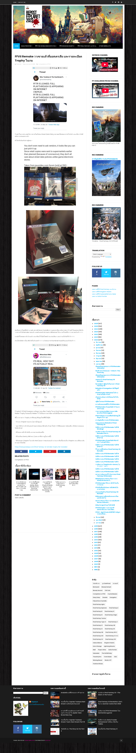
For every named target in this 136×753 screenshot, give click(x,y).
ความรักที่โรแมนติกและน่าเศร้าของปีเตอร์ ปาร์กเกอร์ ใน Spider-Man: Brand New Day (72, 713)
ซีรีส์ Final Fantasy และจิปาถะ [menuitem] (87, 46)
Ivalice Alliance (97, 643)
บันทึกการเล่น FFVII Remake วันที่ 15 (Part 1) (107, 445)
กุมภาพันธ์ (99, 520)
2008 (96, 556)
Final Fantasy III (97, 611)
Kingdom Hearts (109, 643)
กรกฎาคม (99, 356)
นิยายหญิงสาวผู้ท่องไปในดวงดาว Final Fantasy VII (107, 385)
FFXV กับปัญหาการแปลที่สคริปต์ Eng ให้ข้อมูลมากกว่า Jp (107, 416)
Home (14, 2)
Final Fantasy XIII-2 (111, 632)
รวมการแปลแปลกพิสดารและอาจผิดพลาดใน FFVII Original (106, 412)
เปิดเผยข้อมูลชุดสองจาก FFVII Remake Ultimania (107, 367)
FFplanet (34, 702)
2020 (96, 340)
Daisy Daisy (96, 597)
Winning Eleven (97, 660)
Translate (108, 257)
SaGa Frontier (112, 650)
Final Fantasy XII (110, 629)
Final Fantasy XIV (98, 636)
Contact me (21, 2)
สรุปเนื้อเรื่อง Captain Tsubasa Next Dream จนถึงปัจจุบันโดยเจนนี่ (73, 703)
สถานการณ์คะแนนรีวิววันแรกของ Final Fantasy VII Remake (107, 475)
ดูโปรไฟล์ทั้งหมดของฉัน (36, 704)
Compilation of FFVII (44, 64)
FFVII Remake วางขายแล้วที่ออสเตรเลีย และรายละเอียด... (105, 508)
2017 (96, 532)
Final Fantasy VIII (110, 625)
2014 (96, 540)
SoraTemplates (30, 740)
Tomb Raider (108, 657)
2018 (96, 529)
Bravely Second (97, 590)
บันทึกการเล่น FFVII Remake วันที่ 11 (106, 462)
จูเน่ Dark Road (106, 583)
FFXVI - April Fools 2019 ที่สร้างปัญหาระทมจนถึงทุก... (107, 513)
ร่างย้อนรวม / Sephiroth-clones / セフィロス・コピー (107, 465)
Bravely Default (106, 587)
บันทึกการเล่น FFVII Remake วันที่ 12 (107, 459)
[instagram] (118, 2)
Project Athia (102, 650)
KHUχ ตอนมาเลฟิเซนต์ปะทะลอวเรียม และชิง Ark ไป (106, 497)
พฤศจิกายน (99, 345)
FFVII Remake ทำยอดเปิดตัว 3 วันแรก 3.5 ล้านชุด (107, 408)
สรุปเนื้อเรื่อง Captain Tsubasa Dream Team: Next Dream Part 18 (73, 721)
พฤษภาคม (99, 361)
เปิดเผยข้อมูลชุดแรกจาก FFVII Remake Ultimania (107, 376)
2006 (96, 561)
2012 (96, 545)
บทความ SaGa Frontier (99, 296)
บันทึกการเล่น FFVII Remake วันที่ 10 (107, 469)
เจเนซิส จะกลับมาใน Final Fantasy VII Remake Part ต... (107, 432)
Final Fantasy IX (97, 615)
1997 (96, 567)
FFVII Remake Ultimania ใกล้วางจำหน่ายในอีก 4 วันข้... (106, 393)
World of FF (108, 660)
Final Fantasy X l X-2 (112, 636)
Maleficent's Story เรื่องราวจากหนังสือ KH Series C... (106, 479)
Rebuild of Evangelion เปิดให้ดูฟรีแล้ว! (107, 389)
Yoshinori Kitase (98, 664)
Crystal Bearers (112, 594)
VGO (115, 657)
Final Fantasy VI (97, 625)
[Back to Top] (121, 740)
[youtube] (121, 2)
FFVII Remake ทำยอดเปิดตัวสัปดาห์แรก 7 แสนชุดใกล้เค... (106, 441)
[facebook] (113, 2)
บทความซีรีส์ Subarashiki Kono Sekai (104, 294)
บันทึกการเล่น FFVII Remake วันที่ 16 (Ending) (107, 428)
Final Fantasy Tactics (99, 618)
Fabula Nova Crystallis (100, 601)
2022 (96, 334)
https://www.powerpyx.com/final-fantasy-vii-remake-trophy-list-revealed (41, 447)
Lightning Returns (109, 646)
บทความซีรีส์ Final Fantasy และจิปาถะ (104, 289)
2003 (96, 564)
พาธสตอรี (115, 583)
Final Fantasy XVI (110, 639)
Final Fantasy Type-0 (99, 622)
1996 (96, 570)
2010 (96, 551)
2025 (96, 326)
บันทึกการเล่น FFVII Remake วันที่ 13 (107, 456)
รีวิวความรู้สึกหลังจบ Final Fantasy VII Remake (107, 450)
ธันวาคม (98, 342)
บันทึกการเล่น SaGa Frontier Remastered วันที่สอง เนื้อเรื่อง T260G (108, 722)
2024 (96, 329)
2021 (96, 337)
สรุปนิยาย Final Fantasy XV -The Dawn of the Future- (109, 694)
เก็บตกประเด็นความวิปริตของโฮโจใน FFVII (106, 398)
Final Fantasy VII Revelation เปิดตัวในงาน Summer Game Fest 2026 (110, 703)
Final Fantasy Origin (111, 615)
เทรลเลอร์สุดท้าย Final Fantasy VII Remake (106, 493)
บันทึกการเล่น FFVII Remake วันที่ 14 (107, 454)
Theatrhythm (97, 657)
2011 (95, 548)
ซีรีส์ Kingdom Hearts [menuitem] (66, 46)
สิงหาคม (98, 353)
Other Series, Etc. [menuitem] (105, 46)
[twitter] (115, 2)
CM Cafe (107, 590)
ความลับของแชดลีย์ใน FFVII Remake (107, 404)
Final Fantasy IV (109, 611)
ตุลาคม (98, 348)
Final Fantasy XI (97, 629)
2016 (96, 534)
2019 (96, 526)
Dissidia (105, 597)
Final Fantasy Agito (99, 604)
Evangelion (113, 597)
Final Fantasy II (113, 608)
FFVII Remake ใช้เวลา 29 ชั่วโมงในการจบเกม (107, 484)
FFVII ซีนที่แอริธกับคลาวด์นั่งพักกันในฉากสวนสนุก (106, 488)
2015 (96, 537)
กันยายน (98, 350)
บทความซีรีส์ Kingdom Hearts (101, 292)
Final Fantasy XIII (98, 632)
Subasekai (96, 653)
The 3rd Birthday (107, 653)
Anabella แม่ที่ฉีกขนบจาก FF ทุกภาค (72, 693)
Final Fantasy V (113, 622)
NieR (94, 650)
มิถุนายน (98, 359)
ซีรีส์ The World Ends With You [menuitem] (45, 46)
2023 (96, 332)
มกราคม (98, 523)
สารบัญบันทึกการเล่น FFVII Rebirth (105, 159)
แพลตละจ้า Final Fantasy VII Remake (105, 380)
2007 (96, 559)
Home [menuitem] (17, 46)
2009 (96, 553)
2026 (96, 324)
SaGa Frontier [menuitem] (26, 46)
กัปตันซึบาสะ (96, 583)
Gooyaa (47, 740)
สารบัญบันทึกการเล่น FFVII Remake (107, 420)
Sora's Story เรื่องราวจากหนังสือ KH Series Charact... (107, 501)
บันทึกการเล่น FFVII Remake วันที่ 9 (106, 472)
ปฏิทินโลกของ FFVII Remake (104, 401)
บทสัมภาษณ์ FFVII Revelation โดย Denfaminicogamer (109, 712)
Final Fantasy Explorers (100, 608)
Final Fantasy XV (98, 639)
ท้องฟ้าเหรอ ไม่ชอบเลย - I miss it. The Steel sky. (107, 371)
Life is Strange (97, 646)
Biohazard (96, 587)
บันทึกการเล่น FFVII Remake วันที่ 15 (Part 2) (107, 437)
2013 (96, 542)
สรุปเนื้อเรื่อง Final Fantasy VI (107, 729)
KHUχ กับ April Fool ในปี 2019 (105, 505)
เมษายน (98, 364)
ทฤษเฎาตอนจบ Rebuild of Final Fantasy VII (105, 424)
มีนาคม (98, 517)
